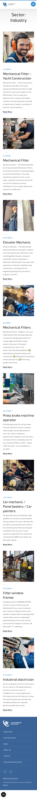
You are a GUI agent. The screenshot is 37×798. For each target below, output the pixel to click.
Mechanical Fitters (17, 327)
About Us (7, 750)
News (6, 744)
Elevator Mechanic (17, 242)
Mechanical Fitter (16, 160)
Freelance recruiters (13, 762)
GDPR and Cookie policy (10, 778)
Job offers (8, 732)
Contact (7, 756)
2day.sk (5, 785)
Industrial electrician (18, 679)
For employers (10, 738)
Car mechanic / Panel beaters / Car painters (17, 506)
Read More (7, 112)
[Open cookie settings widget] (3, 794)
